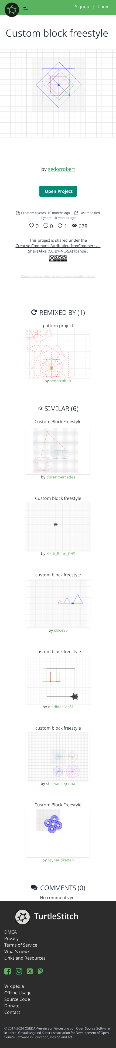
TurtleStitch (56, 916)
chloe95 (61, 630)
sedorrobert (61, 169)
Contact (12, 1012)
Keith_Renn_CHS (60, 553)
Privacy (11, 938)
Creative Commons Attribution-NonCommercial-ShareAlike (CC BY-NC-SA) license (58, 248)
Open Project (59, 191)
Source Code (17, 999)
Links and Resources (25, 958)
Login (104, 6)
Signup (82, 6)
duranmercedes (60, 477)
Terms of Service (20, 945)
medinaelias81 (61, 706)
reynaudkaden (61, 859)
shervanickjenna (60, 783)
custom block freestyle (58, 575)
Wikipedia (14, 986)
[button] (26, 8)
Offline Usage (18, 993)
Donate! (12, 1006)
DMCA (10, 932)
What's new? (16, 951)
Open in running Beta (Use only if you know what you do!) (58, 276)
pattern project (58, 325)
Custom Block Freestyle (58, 421)
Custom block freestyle (58, 498)
